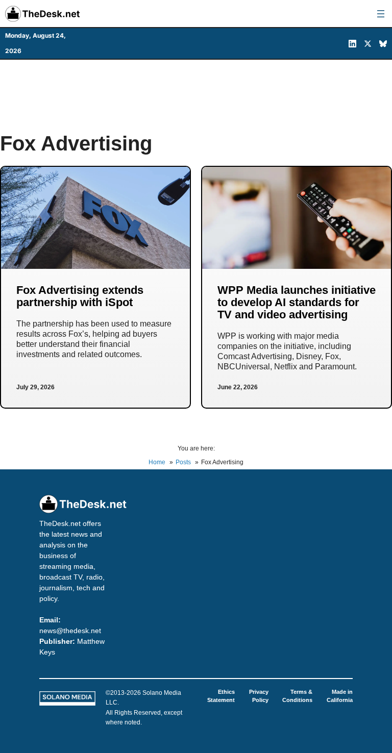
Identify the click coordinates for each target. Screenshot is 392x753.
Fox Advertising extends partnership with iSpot (79, 296)
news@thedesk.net (70, 630)
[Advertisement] (196, 95)
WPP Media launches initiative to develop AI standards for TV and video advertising (296, 302)
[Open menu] (381, 14)
